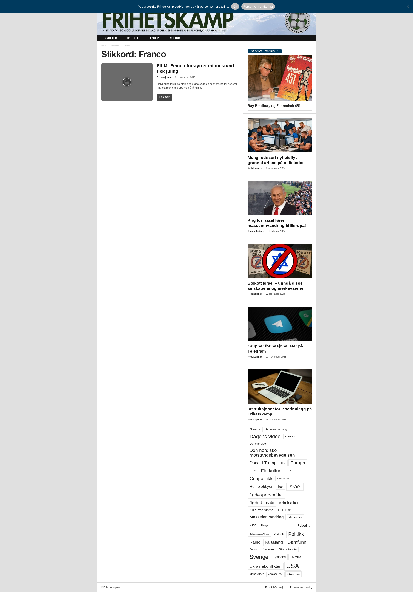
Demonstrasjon (258, 443)
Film (253, 471)
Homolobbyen (261, 486)
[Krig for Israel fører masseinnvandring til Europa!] (280, 198)
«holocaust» (275, 574)
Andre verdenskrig (276, 429)
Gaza (288, 470)
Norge (264, 525)
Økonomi (293, 574)
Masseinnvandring (267, 517)
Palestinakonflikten (259, 534)
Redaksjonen (164, 77)
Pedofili (279, 534)
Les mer (164, 97)
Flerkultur (270, 470)
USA (292, 566)
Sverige (259, 557)
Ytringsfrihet (257, 574)
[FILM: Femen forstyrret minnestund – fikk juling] (127, 82)
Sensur (254, 549)
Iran (281, 486)
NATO (253, 525)
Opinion (154, 38)
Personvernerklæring (301, 587)
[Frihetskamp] (206, 20)
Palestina (304, 525)
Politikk (296, 534)
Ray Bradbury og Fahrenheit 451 (274, 106)
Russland (274, 542)
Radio (255, 542)
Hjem (103, 46)
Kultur (175, 38)
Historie (133, 38)
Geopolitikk (261, 478)
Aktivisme (255, 429)
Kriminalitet (288, 503)
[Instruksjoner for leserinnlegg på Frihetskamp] (280, 386)
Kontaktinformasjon (275, 587)
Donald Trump (263, 462)
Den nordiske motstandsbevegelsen (272, 452)
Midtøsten (295, 517)
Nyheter (111, 38)
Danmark (290, 436)
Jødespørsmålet (266, 494)
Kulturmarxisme (261, 510)
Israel (295, 487)
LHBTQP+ (285, 510)
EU (283, 463)
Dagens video (265, 436)
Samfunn (297, 542)
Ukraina (295, 557)
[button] (310, 38)
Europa (297, 462)
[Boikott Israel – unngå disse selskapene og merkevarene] (280, 261)
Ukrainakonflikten (266, 566)
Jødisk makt (262, 502)
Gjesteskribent (256, 231)
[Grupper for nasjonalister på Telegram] (280, 324)
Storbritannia (288, 549)
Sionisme (268, 549)
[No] (407, 6)
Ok (235, 6)
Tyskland (279, 557)
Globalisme (283, 478)
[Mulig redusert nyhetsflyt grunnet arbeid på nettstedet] (280, 135)
